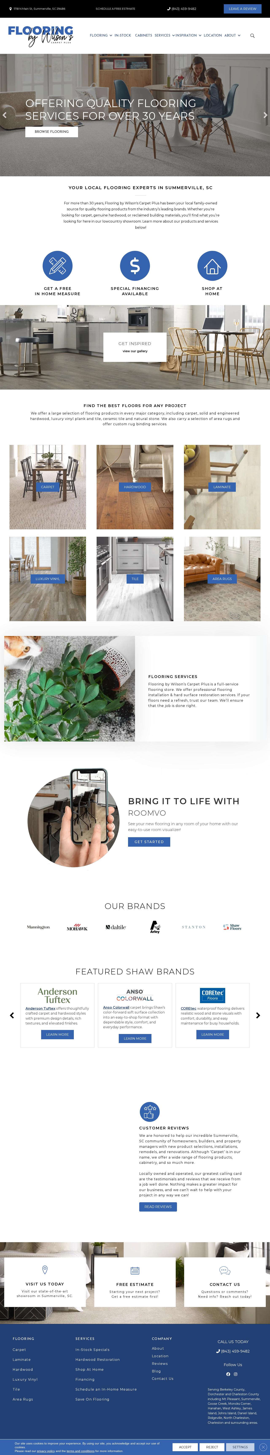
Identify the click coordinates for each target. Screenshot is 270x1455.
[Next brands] (258, 1015)
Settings (240, 1447)
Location (160, 1356)
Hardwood (23, 1370)
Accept (185, 1447)
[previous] (4, 115)
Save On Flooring (93, 1399)
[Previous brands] (11, 1015)
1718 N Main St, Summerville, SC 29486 (39, 8)
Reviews (160, 1364)
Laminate (22, 1360)
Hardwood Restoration (98, 1360)
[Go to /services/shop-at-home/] (212, 273)
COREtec (188, 1009)
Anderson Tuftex (40, 1009)
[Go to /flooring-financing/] (135, 273)
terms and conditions (80, 1451)
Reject (212, 1447)
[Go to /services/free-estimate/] (135, 1282)
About (158, 1348)
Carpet (19, 1350)
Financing (85, 1380)
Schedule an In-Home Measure (106, 1389)
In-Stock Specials (93, 1350)
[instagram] (235, 1374)
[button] (51, 132)
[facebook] (228, 1374)
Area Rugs (23, 1399)
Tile (16, 1389)
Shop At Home (90, 1370)
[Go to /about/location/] (45, 1282)
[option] (57, 1015)
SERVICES (85, 1339)
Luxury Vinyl (25, 1380)
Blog (156, 1371)
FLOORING (23, 1339)
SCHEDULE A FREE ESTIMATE (115, 8)
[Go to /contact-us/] (225, 1282)
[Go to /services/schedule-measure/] (57, 273)
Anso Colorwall (116, 1007)
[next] (265, 115)
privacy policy (46, 1451)
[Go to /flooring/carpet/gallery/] (135, 348)
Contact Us (163, 1379)
